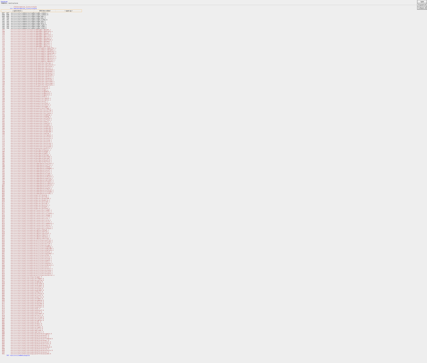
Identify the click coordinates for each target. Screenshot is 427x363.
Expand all (422, 5)
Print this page (4, 1)
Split (422, 2)
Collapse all (422, 8)
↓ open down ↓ (17, 11)
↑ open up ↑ (68, 11)
